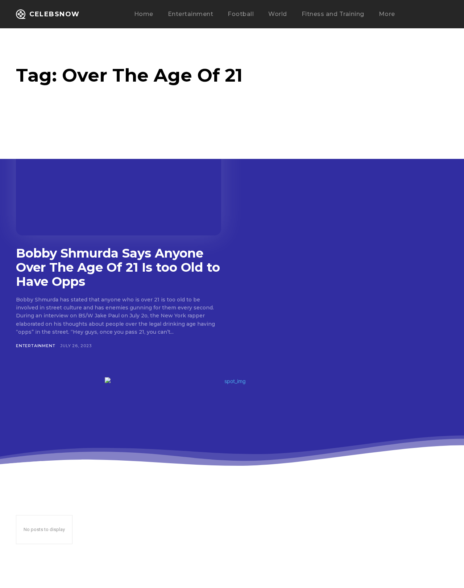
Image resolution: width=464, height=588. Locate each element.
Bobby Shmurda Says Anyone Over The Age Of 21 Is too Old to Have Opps (118, 267)
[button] (425, 14)
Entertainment (35, 345)
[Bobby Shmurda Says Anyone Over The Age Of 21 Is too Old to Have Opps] (118, 179)
